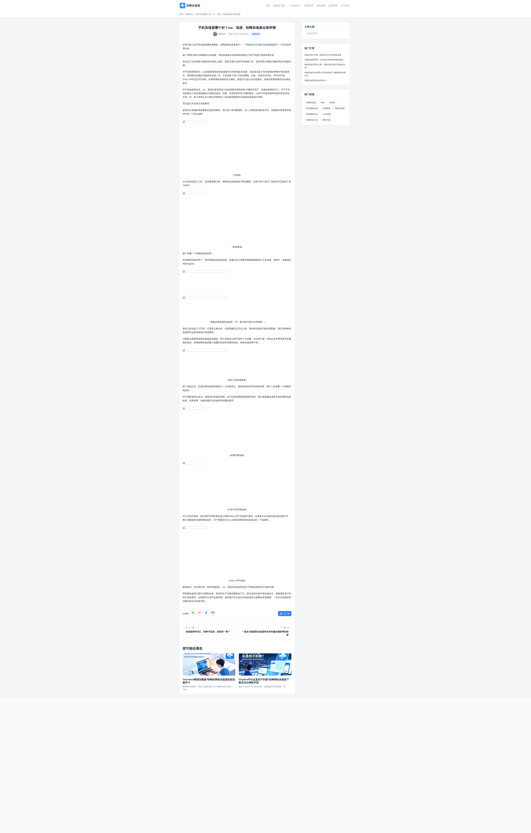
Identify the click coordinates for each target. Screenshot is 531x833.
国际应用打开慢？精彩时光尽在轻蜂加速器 (322, 55)
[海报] (212, 612)
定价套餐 (320, 5)
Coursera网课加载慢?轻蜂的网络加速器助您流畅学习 (209, 681)
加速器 (332, 102)
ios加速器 (327, 114)
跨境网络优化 (312, 114)
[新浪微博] (199, 612)
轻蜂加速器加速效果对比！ (316, 80)
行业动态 (294, 5)
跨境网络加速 (312, 108)
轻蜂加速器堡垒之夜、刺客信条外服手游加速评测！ (324, 66)
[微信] (192, 612)
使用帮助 (333, 5)
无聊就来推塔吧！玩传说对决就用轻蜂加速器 (323, 59)
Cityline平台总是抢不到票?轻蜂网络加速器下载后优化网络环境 (264, 681)
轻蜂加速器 (311, 102)
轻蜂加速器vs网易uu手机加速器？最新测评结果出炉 (325, 74)
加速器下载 (278, 5)
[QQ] (206, 612)
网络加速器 (340, 108)
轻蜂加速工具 (312, 120)
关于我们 (345, 5)
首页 (268, 5)
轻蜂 (323, 102)
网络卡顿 (326, 120)
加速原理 (308, 5)
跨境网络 (326, 108)
